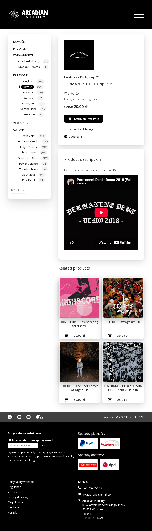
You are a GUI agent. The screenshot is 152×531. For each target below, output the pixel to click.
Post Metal (28, 180)
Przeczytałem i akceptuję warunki (33, 440)
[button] (79, 129)
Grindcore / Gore (28, 158)
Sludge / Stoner (28, 147)
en (142, 417)
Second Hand (28, 109)
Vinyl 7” (27, 87)
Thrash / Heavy (28, 169)
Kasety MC (28, 103)
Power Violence (28, 163)
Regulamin (14, 487)
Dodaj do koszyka (86, 118)
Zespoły (20, 123)
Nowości (19, 42)
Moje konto (15, 502)
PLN (129, 417)
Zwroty (12, 492)
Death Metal (28, 136)
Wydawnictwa (23, 55)
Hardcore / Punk (28, 141)
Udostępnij (76, 136)
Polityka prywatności (21, 482)
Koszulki (29, 98)
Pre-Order (20, 48)
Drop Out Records (29, 67)
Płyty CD (28, 92)
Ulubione (13, 507)
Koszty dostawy (18, 497)
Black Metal (28, 174)
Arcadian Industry (28, 61)
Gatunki (19, 129)
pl (136, 417)
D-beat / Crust (28, 152)
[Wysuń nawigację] (138, 15)
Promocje (29, 114)
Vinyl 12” (28, 81)
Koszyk (12, 512)
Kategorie (20, 75)
